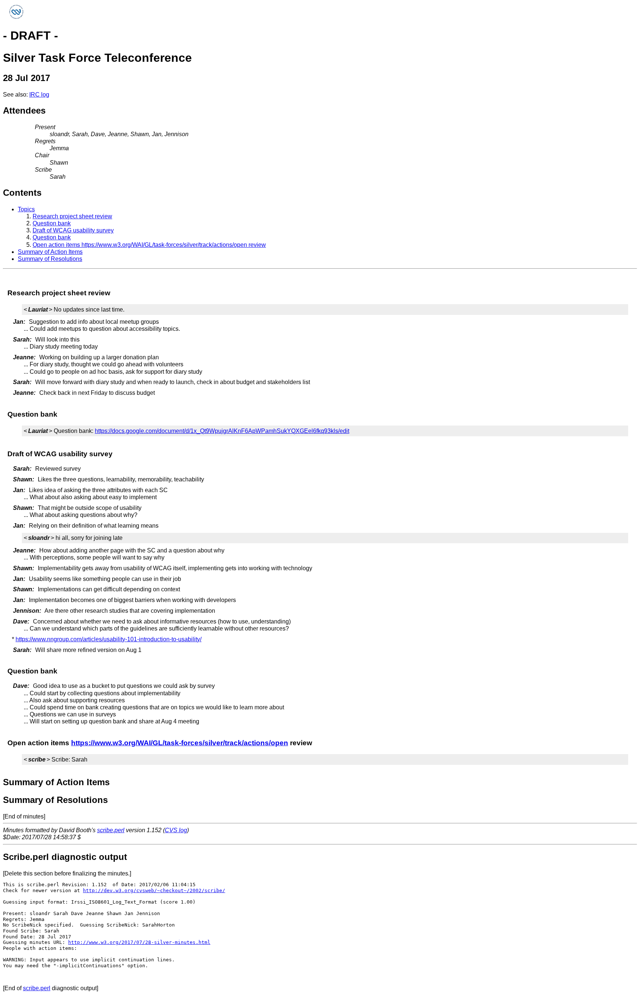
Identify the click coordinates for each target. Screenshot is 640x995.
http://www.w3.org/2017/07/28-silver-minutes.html (139, 942)
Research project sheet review (72, 216)
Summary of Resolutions (50, 259)
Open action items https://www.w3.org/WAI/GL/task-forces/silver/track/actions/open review (149, 245)
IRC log (39, 94)
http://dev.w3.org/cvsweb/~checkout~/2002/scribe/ (154, 890)
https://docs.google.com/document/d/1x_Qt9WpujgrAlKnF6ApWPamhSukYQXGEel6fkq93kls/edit (222, 431)
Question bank (52, 223)
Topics (26, 209)
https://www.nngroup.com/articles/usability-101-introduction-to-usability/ (108, 639)
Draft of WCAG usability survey (73, 230)
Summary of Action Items (50, 252)
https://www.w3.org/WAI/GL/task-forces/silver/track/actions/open (179, 743)
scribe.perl (110, 830)
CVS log (176, 830)
